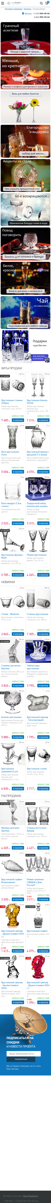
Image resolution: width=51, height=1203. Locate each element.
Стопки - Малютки (10, 614)
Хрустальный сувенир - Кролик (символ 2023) (12, 985)
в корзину (18, 420)
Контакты (27, 9)
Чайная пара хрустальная (33, 667)
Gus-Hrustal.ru (30, 1196)
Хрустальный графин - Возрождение (12, 881)
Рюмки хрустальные (37, 554)
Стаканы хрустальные (37, 614)
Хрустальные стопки (37, 768)
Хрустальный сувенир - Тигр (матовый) (37, 718)
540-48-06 (41, 13)
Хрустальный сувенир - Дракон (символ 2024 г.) (12, 933)
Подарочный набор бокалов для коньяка (37, 505)
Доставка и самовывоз (13, 9)
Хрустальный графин (37, 930)
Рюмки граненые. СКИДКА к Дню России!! (35, 882)
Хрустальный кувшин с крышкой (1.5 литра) (38, 453)
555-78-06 (42, 17)
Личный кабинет (39, 9)
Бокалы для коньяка (11, 717)
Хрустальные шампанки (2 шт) (9, 770)
